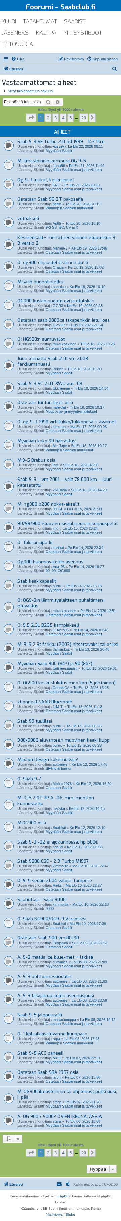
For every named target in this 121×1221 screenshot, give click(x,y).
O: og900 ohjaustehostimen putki (52, 262)
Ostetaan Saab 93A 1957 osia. (48, 1072)
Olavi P (59, 325)
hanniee (59, 287)
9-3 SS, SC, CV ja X (62, 227)
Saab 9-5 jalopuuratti (39, 1015)
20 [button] (83, 117)
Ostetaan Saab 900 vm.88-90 (48, 938)
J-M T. (58, 707)
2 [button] (48, 117)
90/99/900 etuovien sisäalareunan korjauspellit (67, 523)
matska (59, 808)
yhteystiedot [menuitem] (82, 33)
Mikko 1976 (62, 784)
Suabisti (59, 828)
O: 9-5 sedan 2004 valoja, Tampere (54, 880)
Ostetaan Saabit (59, 788)
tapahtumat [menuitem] (40, 21)
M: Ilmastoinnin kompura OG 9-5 (51, 161)
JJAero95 (61, 630)
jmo (55, 528)
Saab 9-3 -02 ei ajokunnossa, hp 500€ (57, 842)
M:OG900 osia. (32, 823)
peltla (57, 204)
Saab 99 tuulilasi (34, 721)
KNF (56, 185)
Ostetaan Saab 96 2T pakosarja (50, 199)
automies (60, 764)
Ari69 (57, 223)
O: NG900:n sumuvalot (41, 339)
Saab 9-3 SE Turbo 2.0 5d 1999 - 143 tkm (61, 141)
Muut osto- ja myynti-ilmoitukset (71, 411)
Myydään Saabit (59, 150)
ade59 (58, 847)
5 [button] (70, 117)
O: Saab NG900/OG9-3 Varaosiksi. (52, 919)
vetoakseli (28, 218)
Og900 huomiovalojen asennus (50, 562)
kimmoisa (60, 866)
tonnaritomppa (64, 1020)
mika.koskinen (64, 344)
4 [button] (63, 117)
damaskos (61, 649)
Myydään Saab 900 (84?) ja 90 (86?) (54, 663)
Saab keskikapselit (36, 581)
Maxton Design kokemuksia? (47, 759)
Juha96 (59, 166)
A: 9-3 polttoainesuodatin (44, 976)
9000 (50, 908)
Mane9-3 (60, 248)
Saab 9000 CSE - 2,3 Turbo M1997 (53, 861)
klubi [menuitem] (9, 21)
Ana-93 (59, 567)
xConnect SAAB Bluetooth (44, 702)
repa (56, 1039)
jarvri (57, 1077)
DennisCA (61, 688)
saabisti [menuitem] (75, 21)
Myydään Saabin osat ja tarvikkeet (74, 170)
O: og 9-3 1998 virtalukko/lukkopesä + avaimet (66, 422)
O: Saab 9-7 (29, 779)
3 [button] (55, 117)
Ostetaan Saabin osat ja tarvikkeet (74, 252)
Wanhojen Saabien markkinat (69, 208)
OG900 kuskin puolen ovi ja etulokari (55, 301)
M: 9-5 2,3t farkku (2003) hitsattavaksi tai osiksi (67, 644)
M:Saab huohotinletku (40, 282)
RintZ (57, 885)
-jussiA (58, 146)
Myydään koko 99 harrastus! (46, 441)
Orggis (58, 267)
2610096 (60, 490)
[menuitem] (18, 59)
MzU (57, 1058)
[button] (31, 117)
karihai (58, 548)
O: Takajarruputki (34, 543)
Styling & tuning (58, 768)
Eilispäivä (60, 943)
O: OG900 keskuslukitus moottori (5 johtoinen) (66, 683)
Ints (56, 465)
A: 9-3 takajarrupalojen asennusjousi (55, 995)
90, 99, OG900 (58, 571)
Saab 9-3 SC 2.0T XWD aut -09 (49, 383)
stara (57, 1102)
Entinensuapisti (65, 668)
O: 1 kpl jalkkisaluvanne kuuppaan (52, 1034)
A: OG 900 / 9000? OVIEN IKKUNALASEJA (59, 1116)
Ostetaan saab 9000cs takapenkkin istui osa (63, 320)
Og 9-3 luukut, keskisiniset (45, 180)
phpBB (63, 1196)
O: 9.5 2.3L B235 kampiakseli (48, 625)
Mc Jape (60, 446)
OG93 (58, 306)
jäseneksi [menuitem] (15, 33)
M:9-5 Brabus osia (36, 460)
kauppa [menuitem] (46, 33)
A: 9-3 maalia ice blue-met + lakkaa (55, 957)
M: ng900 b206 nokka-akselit (48, 504)
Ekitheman (61, 388)
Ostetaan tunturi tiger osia (45, 402)
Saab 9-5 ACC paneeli (40, 1053)
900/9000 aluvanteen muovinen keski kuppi (64, 740)
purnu (57, 586)
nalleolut (59, 407)
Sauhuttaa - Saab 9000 (41, 899)
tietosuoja (17, 44)
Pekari (58, 369)
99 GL (58, 509)
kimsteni (59, 427)
